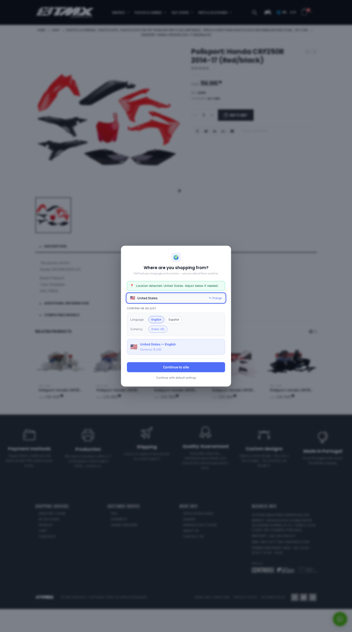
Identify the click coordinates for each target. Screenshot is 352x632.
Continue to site (176, 367)
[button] (176, 297)
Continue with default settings (176, 377)
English (156, 319)
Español (174, 319)
